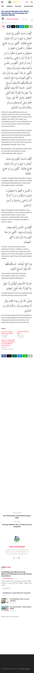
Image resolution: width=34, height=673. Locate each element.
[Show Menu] (2, 2)
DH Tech (7, 669)
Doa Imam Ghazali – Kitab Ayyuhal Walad (7, 332)
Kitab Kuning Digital (12, 19)
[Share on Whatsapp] (18, 26)
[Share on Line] (27, 26)
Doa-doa (18, 6)
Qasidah (9, 6)
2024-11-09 (13, 603)
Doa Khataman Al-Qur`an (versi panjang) (19, 600)
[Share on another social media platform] (31, 26)
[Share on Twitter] (13, 26)
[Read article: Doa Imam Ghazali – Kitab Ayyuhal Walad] (5, 608)
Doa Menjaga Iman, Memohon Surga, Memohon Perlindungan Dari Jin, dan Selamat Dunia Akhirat (16, 574)
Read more (7, 588)
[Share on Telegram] (22, 26)
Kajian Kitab (28, 6)
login (7, 616)
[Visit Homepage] (14, 2)
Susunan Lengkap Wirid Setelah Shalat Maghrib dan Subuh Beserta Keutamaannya (8, 342)
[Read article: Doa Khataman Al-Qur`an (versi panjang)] (5, 600)
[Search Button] (32, 2)
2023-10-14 (24, 19)
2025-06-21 (13, 611)
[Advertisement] (17, 434)
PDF (2, 6)
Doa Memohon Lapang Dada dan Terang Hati (16, 593)
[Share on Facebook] (9, 26)
